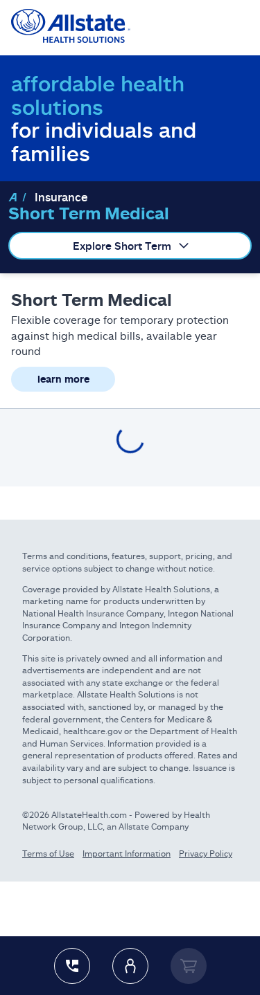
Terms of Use (48, 853)
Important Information (127, 853)
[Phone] (72, 966)
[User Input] (130, 966)
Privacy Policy (205, 853)
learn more (63, 379)
